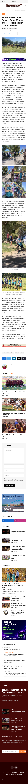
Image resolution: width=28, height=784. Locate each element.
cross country (6, 352)
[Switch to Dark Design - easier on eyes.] (26, 1)
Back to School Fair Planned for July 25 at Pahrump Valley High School (14, 655)
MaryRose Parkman (8, 652)
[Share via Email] (20, 33)
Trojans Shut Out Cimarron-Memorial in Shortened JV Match (18, 557)
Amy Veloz (5, 28)
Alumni (8, 774)
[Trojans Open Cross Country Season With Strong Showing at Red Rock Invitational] (6, 548)
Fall (3, 14)
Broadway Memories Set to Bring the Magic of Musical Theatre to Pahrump (17, 612)
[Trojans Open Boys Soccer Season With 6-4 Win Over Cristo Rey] (14, 383)
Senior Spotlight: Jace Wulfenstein (12, 649)
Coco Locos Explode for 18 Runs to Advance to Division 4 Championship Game (12, 585)
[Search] (26, 5)
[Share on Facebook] (4, 33)
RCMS (12, 352)
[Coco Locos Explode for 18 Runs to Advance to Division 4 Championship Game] (14, 575)
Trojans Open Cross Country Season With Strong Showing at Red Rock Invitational (18, 548)
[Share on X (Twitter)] (9, 33)
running (17, 352)
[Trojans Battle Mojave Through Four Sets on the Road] (14, 426)
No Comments (6, 30)
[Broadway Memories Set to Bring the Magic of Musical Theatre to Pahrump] (6, 612)
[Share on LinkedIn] (15, 33)
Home (3, 772)
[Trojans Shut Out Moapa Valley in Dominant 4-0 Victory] (6, 598)
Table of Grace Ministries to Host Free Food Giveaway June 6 (14, 661)
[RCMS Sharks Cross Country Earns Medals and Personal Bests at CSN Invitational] (14, 45)
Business (13, 774)
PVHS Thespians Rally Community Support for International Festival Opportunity (15, 674)
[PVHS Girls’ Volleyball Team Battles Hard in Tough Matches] (6, 605)
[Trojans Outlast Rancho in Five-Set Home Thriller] (6, 540)
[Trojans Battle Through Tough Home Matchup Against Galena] (14, 404)
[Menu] (2, 5)
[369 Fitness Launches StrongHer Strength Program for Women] (6, 531)
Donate (14, 1)
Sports (9, 772)
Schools (22, 772)
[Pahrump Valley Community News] (14, 6)
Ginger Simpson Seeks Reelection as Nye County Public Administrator (13, 667)
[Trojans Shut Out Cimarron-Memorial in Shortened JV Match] (6, 557)
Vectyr (2, 779)
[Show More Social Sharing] (24, 33)
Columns (19, 774)
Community (15, 772)
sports (22, 352)
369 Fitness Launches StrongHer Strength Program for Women (18, 531)
